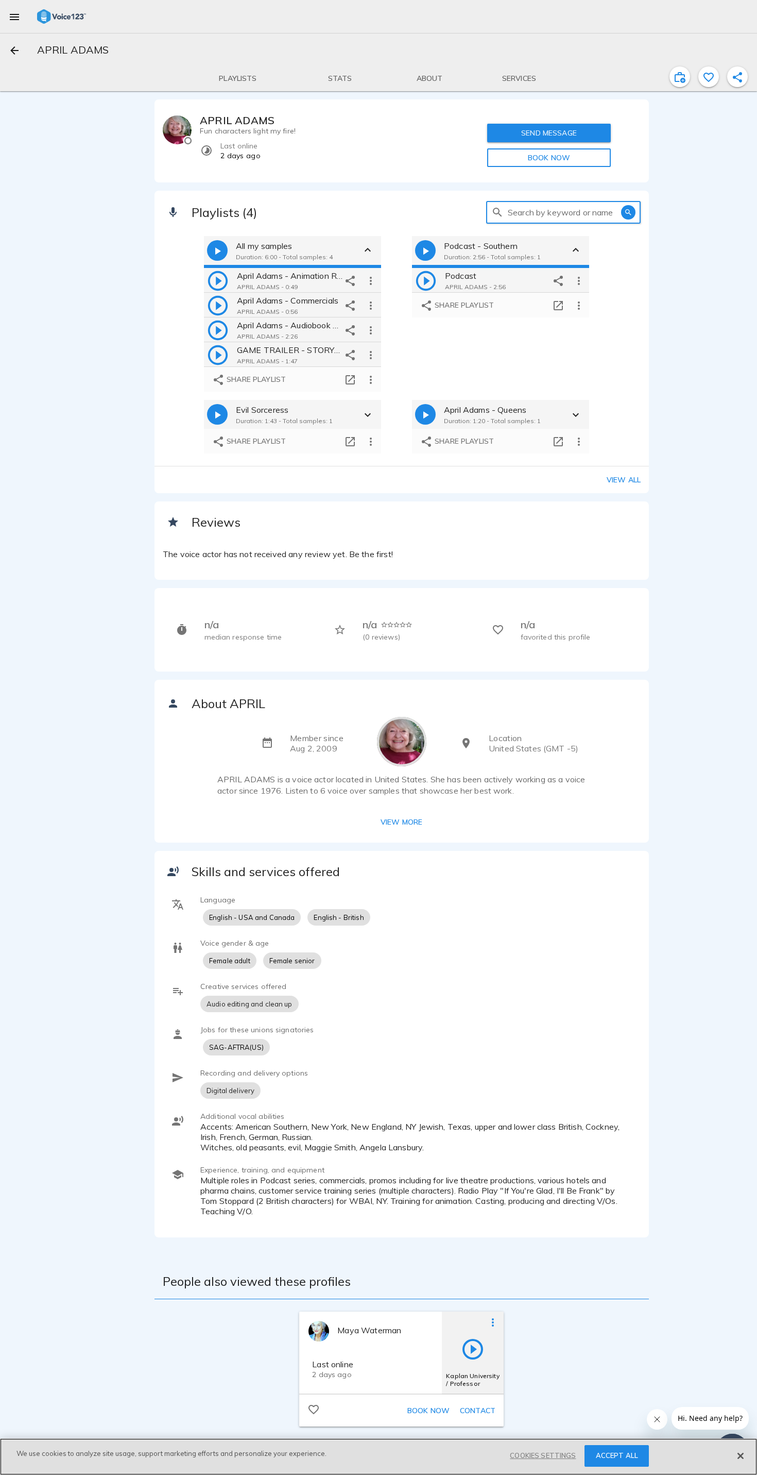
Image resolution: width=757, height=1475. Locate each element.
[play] (218, 280)
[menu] (14, 16)
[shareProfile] (737, 76)
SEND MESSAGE (549, 133)
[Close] (740, 1456)
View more (401, 822)
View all (624, 479)
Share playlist (255, 379)
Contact (477, 1410)
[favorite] (708, 76)
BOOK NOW (549, 157)
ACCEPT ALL (617, 1455)
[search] (497, 212)
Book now (428, 1410)
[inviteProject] (679, 76)
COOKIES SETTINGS (543, 1455)
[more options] (370, 280)
